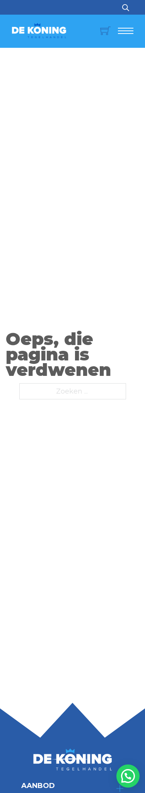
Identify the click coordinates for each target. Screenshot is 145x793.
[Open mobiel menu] (125, 31)
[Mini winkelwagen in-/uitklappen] (101, 30)
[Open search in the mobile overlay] (126, 7)
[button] (128, 776)
